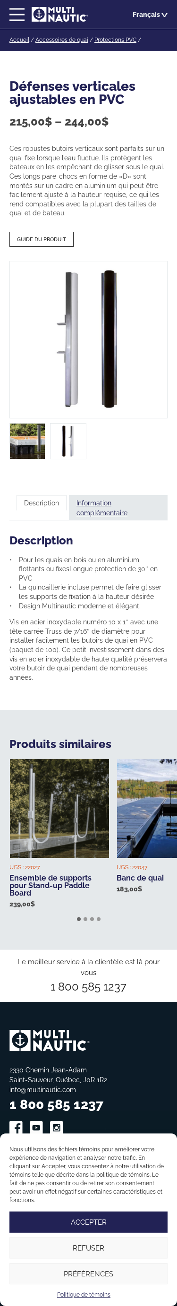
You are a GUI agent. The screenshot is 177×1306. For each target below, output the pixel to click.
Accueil (19, 39)
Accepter (89, 1222)
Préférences (88, 1273)
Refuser (88, 1247)
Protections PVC (115, 39)
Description (41, 503)
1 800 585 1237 (88, 986)
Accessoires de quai (61, 39)
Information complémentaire (101, 508)
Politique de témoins (83, 1294)
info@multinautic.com (42, 1090)
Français (146, 14)
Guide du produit (41, 239)
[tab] (42, 507)
